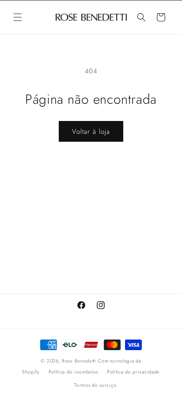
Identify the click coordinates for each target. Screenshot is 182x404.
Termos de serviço (95, 385)
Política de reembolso (74, 371)
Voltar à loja (91, 131)
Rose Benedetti (79, 360)
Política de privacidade (133, 371)
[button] (17, 17)
